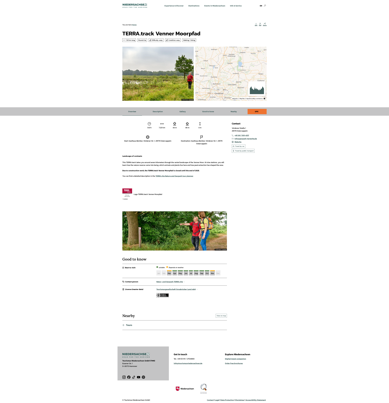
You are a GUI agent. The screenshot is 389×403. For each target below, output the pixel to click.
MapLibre (235, 98)
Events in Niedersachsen (214, 5)
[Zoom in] (197, 49)
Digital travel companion (235, 358)
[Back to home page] (134, 5)
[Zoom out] (197, 52)
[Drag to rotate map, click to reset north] (197, 55)
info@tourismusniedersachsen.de (188, 363)
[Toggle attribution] (264, 98)
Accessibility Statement (256, 400)
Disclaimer (239, 400)
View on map (221, 315)
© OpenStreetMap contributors (254, 98)
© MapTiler (242, 98)
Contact (210, 400)
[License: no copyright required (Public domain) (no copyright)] (162, 296)
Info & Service (236, 5)
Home (134, 25)
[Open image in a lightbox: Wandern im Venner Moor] (158, 74)
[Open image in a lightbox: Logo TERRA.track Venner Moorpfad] (127, 193)
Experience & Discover (174, 5)
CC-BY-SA (191, 99)
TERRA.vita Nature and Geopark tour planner (174, 176)
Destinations (193, 5)
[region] (231, 74)
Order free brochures (234, 363)
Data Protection (227, 400)
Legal (217, 400)
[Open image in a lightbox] (136, 355)
